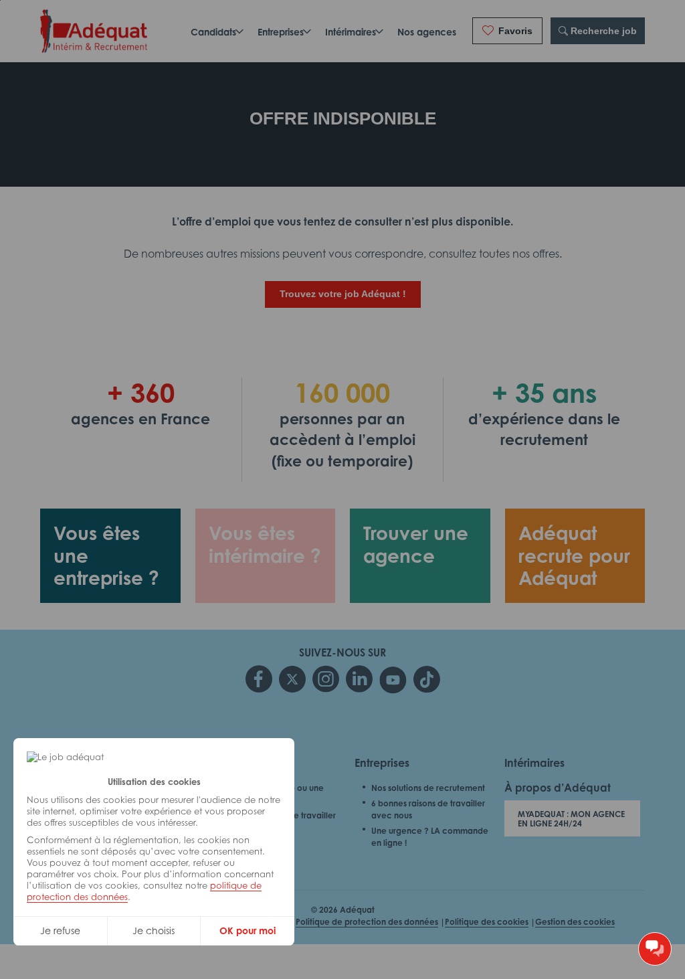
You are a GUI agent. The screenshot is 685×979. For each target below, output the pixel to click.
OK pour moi (247, 930)
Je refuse (60, 930)
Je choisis (153, 930)
